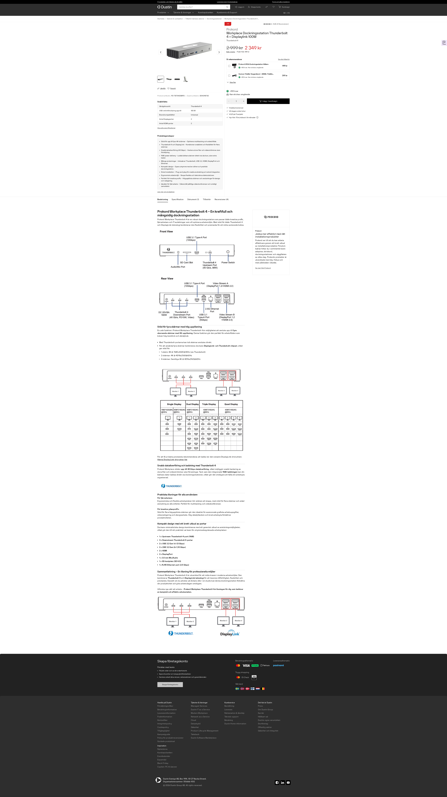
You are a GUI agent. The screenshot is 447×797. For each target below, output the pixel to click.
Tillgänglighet (163, 731)
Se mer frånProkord (263, 268)
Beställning (229, 706)
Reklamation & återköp (234, 713)
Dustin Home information (235, 724)
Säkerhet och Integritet (268, 731)
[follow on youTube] (288, 782)
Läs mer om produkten (165, 192)
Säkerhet (195, 727)
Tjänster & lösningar (182, 12)
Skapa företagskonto (170, 685)
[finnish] (252, 689)
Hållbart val (263, 717)
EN (288, 13)
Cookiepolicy (163, 727)
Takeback (195, 734)
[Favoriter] (273, 7)
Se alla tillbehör (284, 59)
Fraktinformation (164, 717)
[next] (219, 52)
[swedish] (237, 689)
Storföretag (263, 724)
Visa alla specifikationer (166, 128)
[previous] (160, 52)
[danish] (247, 689)
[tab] (163, 199)
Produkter (161, 12)
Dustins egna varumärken (269, 720)
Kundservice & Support (227, 12)
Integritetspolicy (164, 724)
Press (260, 706)
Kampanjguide (163, 734)
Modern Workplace (199, 713)
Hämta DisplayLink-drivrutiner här (172, 460)
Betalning (228, 720)
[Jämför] (266, 7)
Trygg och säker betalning (281, 2)
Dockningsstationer (214, 19)
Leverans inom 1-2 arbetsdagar (227, 2)
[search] (227, 7)
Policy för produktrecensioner (170, 738)
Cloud (193, 720)
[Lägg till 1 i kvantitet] (243, 101)
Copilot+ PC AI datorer (167, 767)
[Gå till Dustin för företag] (165, 7)
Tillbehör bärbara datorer (194, 19)
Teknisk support (231, 717)
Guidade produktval (166, 741)
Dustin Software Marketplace (203, 738)
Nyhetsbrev (162, 749)
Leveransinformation (166, 713)
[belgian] (263, 689)
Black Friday (162, 763)
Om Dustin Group (265, 709)
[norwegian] (242, 689)
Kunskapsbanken (205, 12)
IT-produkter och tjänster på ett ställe (169, 2)
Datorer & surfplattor (175, 19)
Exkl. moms (230, 52)
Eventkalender (163, 756)
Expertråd (161, 760)
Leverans (228, 709)
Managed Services (199, 706)
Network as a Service (200, 717)
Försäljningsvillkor (165, 706)
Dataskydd (195, 724)
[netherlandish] (258, 689)
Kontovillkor (162, 720)
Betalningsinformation (167, 709)
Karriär (261, 713)
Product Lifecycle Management (204, 731)
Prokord (232, 29)
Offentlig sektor (265, 727)
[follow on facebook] (277, 782)
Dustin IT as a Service (200, 709)
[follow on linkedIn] (282, 782)
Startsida (160, 19)
